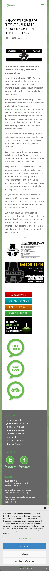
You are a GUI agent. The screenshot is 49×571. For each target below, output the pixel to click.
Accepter (24, 546)
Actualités (22, 38)
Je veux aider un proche (17, 423)
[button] (45, 508)
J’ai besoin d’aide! (14, 420)
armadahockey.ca (13, 109)
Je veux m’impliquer (16, 430)
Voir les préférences (24, 561)
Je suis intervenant (15, 426)
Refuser (24, 553)
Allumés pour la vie (15, 433)
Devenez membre (15, 440)
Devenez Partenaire (15, 444)
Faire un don (12, 437)
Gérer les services (24, 538)
